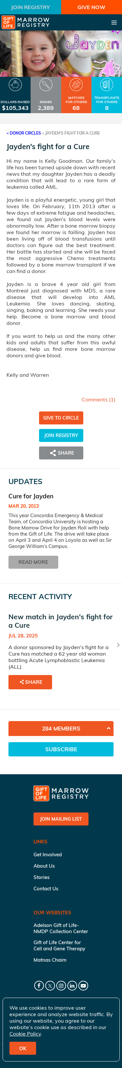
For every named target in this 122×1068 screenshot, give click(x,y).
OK (22, 1048)
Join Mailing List (61, 819)
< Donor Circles (24, 133)
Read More (33, 562)
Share (33, 682)
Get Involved (48, 854)
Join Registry (30, 7)
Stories (41, 877)
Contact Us (46, 888)
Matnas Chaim (50, 960)
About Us (44, 866)
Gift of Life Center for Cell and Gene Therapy (59, 945)
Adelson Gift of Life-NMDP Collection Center (61, 928)
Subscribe (61, 749)
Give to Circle (61, 418)
